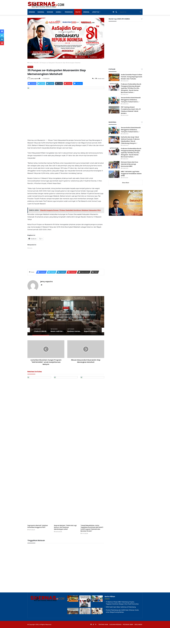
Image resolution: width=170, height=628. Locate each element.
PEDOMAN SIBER (128, 624)
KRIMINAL (86, 12)
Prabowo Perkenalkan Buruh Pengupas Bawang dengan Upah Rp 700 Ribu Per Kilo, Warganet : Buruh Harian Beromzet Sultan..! (131, 88)
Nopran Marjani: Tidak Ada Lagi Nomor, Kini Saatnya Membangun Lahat (65, 527)
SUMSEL (58, 12)
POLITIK (77, 12)
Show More (125, 182)
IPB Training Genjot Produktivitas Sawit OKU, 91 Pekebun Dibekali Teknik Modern (131, 110)
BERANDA (32, 12)
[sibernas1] (46, 4)
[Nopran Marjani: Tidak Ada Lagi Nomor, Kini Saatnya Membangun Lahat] (66, 450)
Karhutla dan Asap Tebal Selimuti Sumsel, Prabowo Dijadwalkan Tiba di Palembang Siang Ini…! (130, 140)
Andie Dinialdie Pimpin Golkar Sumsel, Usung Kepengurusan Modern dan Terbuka (131, 77)
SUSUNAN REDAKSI (115, 624)
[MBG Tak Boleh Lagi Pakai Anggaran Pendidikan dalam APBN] (114, 174)
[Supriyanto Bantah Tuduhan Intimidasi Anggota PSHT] (39, 450)
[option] (65, 315)
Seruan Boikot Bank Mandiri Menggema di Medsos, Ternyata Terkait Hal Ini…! (131, 100)
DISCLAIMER (138, 624)
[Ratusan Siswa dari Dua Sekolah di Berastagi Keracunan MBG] (114, 164)
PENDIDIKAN (69, 12)
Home (31, 62)
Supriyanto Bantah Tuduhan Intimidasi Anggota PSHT (37, 526)
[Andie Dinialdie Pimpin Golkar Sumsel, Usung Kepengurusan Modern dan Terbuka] (114, 77)
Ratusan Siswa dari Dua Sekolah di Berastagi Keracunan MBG (129, 164)
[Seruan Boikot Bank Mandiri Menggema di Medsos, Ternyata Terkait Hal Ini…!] (114, 100)
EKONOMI (50, 12)
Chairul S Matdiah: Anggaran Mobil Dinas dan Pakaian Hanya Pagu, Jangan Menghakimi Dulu (66, 315)
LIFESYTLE (95, 12)
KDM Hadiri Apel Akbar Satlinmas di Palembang (121, 607)
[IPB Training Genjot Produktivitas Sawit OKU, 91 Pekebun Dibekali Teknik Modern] (114, 109)
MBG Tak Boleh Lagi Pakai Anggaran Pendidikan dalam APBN (131, 174)
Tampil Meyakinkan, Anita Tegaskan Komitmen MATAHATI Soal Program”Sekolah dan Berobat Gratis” (92, 528)
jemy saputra (35, 78)
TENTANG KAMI (103, 624)
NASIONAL (41, 12)
